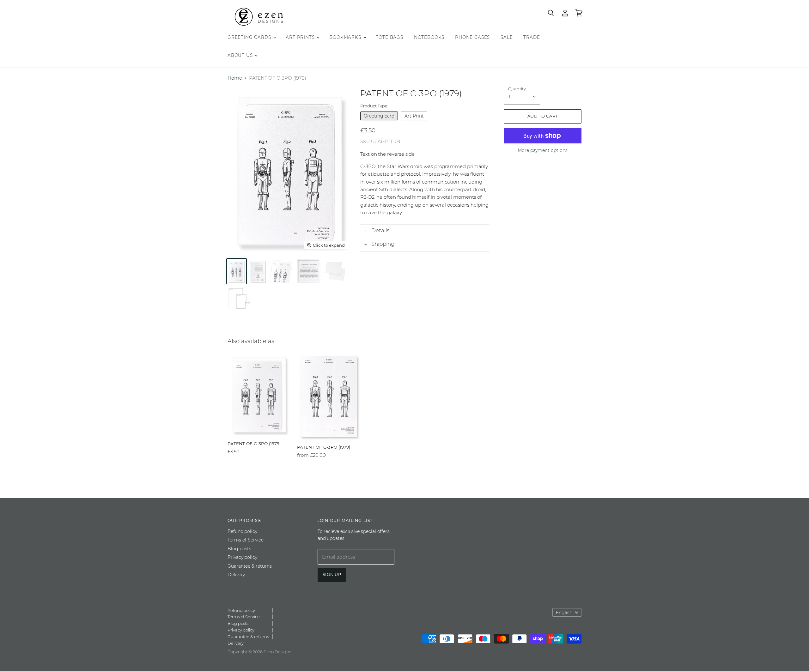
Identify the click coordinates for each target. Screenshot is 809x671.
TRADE (531, 37)
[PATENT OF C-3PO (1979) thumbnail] (281, 271)
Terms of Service (246, 540)
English (564, 612)
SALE (507, 37)
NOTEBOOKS (429, 37)
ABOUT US (241, 55)
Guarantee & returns (250, 566)
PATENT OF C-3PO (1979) (254, 443)
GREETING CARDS (250, 37)
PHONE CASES (472, 37)
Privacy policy (242, 557)
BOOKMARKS (345, 37)
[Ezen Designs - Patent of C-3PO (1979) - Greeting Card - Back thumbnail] (257, 271)
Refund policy (242, 531)
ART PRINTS (301, 37)
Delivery (236, 574)
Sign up (332, 574)
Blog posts (239, 549)
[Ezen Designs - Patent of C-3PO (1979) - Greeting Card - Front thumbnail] (236, 271)
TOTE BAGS (389, 37)
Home (235, 78)
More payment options (543, 150)
